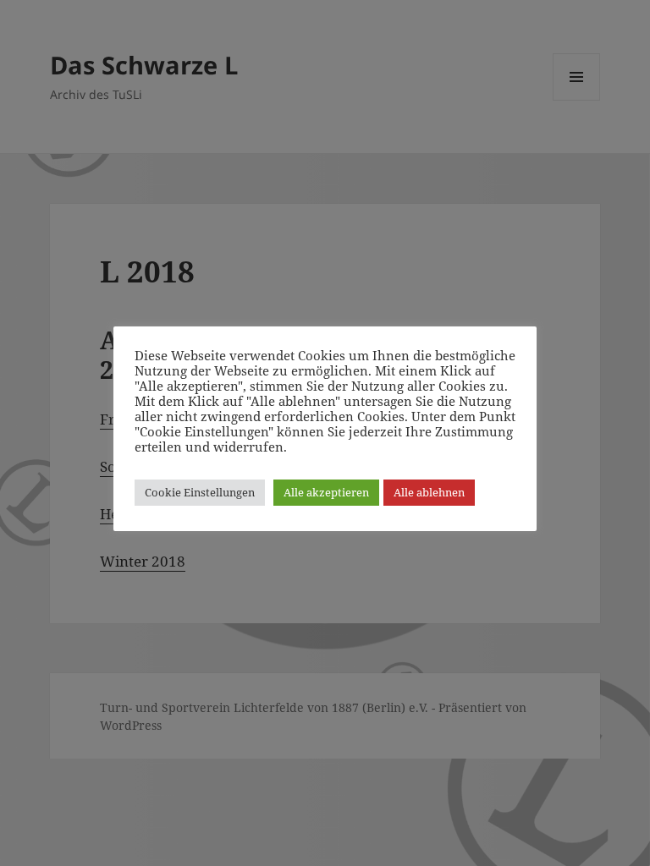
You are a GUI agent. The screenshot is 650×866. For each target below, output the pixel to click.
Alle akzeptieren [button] (326, 492)
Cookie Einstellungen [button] (200, 492)
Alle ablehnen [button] (429, 492)
